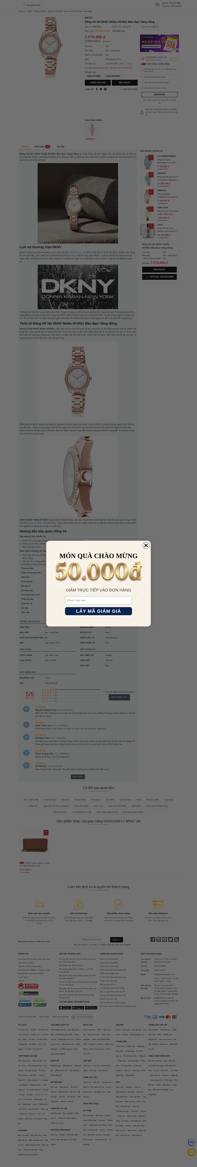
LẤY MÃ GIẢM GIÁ (98, 611)
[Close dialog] (146, 545)
